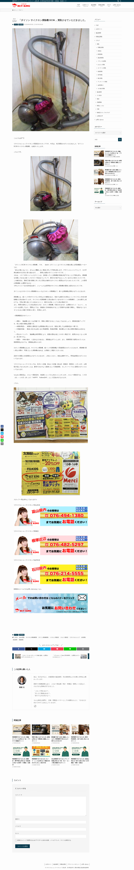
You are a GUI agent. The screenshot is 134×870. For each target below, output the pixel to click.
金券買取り (101, 85)
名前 (17, 819)
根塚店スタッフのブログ (103, 112)
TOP (97, 25)
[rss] (118, 1)
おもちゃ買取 (101, 64)
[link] (35, 706)
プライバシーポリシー (74, 864)
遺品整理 (98, 33)
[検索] (120, 1)
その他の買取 (101, 88)
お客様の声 (100, 116)
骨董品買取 (99, 36)
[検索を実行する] (120, 139)
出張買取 (83, 637)
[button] (18, 648)
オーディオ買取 (102, 68)
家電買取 (21, 24)
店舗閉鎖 (99, 102)
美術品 (99, 51)
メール (18, 826)
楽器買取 (100, 71)
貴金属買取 (101, 57)
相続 (98, 99)
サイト (17, 833)
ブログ (15, 24)
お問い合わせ (100, 119)
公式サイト (99, 29)
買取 (98, 44)
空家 (98, 109)
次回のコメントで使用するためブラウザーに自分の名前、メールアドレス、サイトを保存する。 (44, 840)
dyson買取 (21, 637)
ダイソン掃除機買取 (43, 637)
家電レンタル (100, 105)
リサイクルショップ (75, 637)
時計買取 (100, 78)
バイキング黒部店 (54, 637)
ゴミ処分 (99, 95)
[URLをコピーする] (83, 648)
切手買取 (100, 75)
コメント (18, 795)
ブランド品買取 (102, 61)
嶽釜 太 (22, 687)
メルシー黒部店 (64, 637)
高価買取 (21, 639)
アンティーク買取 (102, 81)
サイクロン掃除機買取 (31, 637)
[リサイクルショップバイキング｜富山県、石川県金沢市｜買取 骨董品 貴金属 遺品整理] (21, 5)
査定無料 (15, 639)
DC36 (16, 637)
